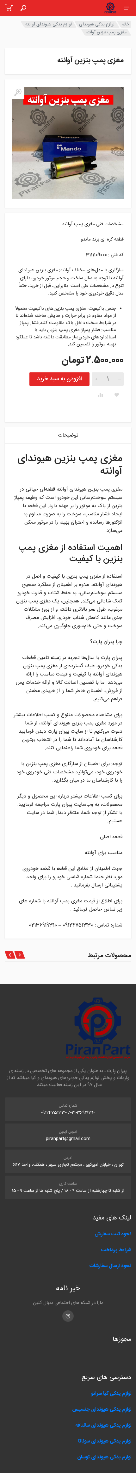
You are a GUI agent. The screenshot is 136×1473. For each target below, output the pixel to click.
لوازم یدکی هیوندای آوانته (48, 24)
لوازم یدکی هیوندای (96, 24)
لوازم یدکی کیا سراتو (111, 1393)
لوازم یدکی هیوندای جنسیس (101, 1409)
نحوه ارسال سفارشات (109, 1266)
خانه (125, 24)
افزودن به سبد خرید (59, 379)
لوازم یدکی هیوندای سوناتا (104, 1441)
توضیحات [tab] (68, 435)
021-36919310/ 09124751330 (68, 1113)
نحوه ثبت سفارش (113, 1234)
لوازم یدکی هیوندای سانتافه (103, 1425)
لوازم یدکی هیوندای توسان (104, 1457)
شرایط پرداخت (116, 1250)
